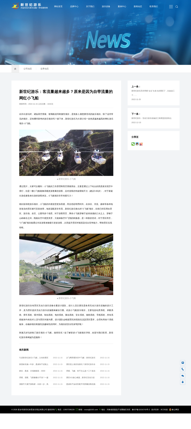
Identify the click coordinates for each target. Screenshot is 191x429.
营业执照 (175, 425)
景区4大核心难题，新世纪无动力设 (80, 377)
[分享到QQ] (137, 144)
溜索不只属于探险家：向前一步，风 (33, 384)
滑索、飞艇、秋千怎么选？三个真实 (80, 371)
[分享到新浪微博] (141, 144)
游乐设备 (106, 6)
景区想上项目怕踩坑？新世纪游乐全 (80, 364)
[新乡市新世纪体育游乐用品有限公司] (30, 8)
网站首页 (58, 6)
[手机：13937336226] (182, 369)
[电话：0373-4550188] (182, 362)
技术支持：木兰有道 (159, 410)
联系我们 (154, 6)
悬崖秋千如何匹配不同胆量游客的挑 (80, 384)
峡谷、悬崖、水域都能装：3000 (32, 371)
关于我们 (90, 6)
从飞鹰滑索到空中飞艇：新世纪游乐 (80, 358)
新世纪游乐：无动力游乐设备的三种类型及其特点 (151, 118)
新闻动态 (138, 6)
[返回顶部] (182, 382)
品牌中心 (74, 6)
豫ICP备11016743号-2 (141, 410)
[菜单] (171, 6)
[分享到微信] (133, 144)
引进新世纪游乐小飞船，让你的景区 (33, 358)
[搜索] (177, 6)
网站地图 (167, 425)
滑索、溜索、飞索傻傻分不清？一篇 (33, 377)
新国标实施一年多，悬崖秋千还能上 (33, 364)
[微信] (182, 375)
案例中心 (122, 6)
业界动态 (44, 69)
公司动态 (28, 69)
